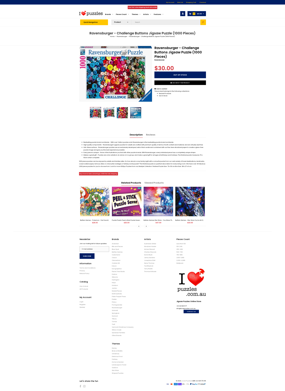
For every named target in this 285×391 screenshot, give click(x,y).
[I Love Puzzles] (91, 15)
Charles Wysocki (150, 252)
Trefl (113, 324)
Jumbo (114, 288)
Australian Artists (150, 244)
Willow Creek (116, 330)
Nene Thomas (149, 263)
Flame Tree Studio (118, 271)
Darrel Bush (148, 255)
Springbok (115, 313)
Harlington (115, 280)
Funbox (114, 274)
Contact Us (191, 311)
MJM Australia (117, 294)
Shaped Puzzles (117, 373)
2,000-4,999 (180, 260)
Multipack (179, 263)
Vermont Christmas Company (122, 327)
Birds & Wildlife (117, 351)
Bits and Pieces (117, 246)
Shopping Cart (191, 2)
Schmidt (115, 310)
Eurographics (117, 269)
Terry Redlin (148, 269)
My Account (170, 2)
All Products (84, 289)
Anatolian (115, 244)
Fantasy (114, 359)
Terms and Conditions (88, 268)
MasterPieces (117, 291)
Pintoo (114, 302)
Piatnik (114, 299)
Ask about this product (181, 83)
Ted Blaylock (148, 266)
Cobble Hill (116, 263)
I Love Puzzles (186, 381)
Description (136, 134)
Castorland (116, 255)
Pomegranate (117, 305)
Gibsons (115, 277)
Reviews (150, 134)
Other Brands (116, 335)
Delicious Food (117, 356)
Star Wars (115, 370)
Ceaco (114, 258)
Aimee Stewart (149, 249)
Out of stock (163, 96)
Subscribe (87, 256)
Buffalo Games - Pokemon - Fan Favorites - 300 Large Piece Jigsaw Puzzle (107, 220)
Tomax (114, 321)
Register (83, 304)
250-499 (179, 249)
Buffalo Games (117, 252)
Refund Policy (84, 273)
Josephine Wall (149, 260)
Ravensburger (159, 60)
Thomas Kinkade (150, 271)
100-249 (179, 246)
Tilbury (114, 319)
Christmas (115, 354)
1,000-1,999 (180, 258)
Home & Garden (118, 362)
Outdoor (115, 368)
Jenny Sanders (149, 258)
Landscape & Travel (119, 365)
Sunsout (115, 316)
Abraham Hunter (150, 246)
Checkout (202, 2)
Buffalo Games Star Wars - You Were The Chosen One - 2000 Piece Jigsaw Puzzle (173, 220)
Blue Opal (115, 249)
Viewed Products (154, 182)
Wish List (180, 2)
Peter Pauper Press (119, 296)
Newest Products (165, 93)
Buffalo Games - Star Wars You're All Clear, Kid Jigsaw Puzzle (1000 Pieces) (202, 220)
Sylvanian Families (118, 333)
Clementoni (116, 260)
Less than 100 (181, 244)
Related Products (131, 182)
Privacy (82, 271)
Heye (114, 283)
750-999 (179, 255)
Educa (114, 266)
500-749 (179, 252)
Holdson (115, 285)
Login (81, 302)
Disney (114, 348)
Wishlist (82, 307)
